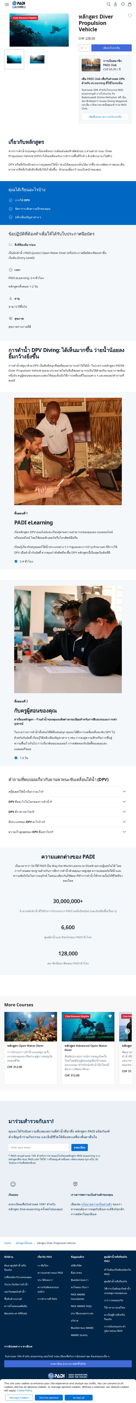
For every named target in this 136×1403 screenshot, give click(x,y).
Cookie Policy (24, 1390)
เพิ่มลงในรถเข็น (111, 47)
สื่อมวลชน (76, 1272)
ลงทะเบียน (79, 1147)
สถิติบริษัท (76, 1265)
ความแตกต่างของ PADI (50, 1272)
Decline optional (49, 1397)
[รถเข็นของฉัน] (130, 5)
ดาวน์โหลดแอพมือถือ (15, 1306)
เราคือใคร (43, 1265)
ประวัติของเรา (45, 1280)
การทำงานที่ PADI (47, 1299)
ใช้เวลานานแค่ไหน (114, 1307)
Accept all (78, 1397)
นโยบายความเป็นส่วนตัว (96, 1204)
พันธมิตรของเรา (80, 1280)
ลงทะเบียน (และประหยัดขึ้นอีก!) (68, 1363)
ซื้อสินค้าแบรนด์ (13, 1299)
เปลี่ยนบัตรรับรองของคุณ (18, 1277)
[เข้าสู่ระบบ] (115, 5)
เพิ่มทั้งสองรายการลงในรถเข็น (105, 116)
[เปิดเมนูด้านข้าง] (7, 4)
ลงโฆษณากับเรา (80, 1287)
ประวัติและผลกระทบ (82, 1313)
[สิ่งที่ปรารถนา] (123, 5)
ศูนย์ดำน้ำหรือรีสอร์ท (115, 1281)
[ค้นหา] (109, 5)
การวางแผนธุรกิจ (113, 1300)
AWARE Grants (79, 1335)
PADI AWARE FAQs (81, 1306)
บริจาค (74, 1320)
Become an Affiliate (15, 1313)
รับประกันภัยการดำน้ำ (16, 1284)
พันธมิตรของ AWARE (82, 1327)
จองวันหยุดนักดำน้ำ (15, 1291)
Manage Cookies (19, 1397)
